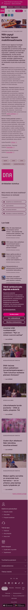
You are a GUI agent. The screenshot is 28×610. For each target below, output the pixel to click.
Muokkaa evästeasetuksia (14, 322)
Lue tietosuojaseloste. (9, 309)
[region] (14, 305)
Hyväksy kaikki (14, 314)
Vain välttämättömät (14, 318)
